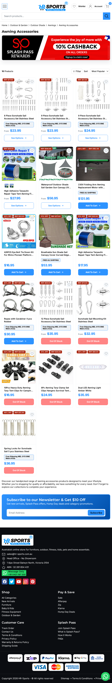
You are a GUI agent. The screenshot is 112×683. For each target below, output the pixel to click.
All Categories (9, 597)
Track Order (8, 628)
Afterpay (62, 601)
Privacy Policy (9, 638)
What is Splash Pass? (69, 631)
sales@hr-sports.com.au (19, 554)
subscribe (96, 512)
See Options (17, 138)
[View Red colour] (11, 185)
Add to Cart (91, 205)
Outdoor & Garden (11, 615)
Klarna (61, 608)
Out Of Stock (56, 341)
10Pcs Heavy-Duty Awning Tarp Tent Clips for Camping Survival (18, 390)
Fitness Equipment (11, 611)
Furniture (6, 604)
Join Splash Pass (67, 628)
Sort (86, 71)
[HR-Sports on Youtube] (19, 581)
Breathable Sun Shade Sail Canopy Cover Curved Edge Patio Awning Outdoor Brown (56, 255)
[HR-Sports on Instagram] (26, 581)
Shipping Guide (10, 645)
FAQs (60, 638)
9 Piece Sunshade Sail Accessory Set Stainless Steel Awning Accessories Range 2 (93, 118)
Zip (59, 604)
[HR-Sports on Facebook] (5, 581)
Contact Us (7, 631)
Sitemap (65, 678)
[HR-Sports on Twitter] (12, 581)
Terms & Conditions (12, 635)
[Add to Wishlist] (32, 81)
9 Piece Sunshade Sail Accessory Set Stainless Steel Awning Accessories (56, 118)
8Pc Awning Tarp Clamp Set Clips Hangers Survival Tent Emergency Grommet (55, 390)
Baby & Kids (8, 608)
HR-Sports (23, 678)
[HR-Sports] (53, 6)
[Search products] (106, 16)
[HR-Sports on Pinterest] (33, 581)
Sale (60, 597)
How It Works (65, 635)
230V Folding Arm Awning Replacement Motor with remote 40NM (91, 187)
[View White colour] (6, 185)
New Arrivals (8, 601)
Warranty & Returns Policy (15, 642)
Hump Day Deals (66, 611)
